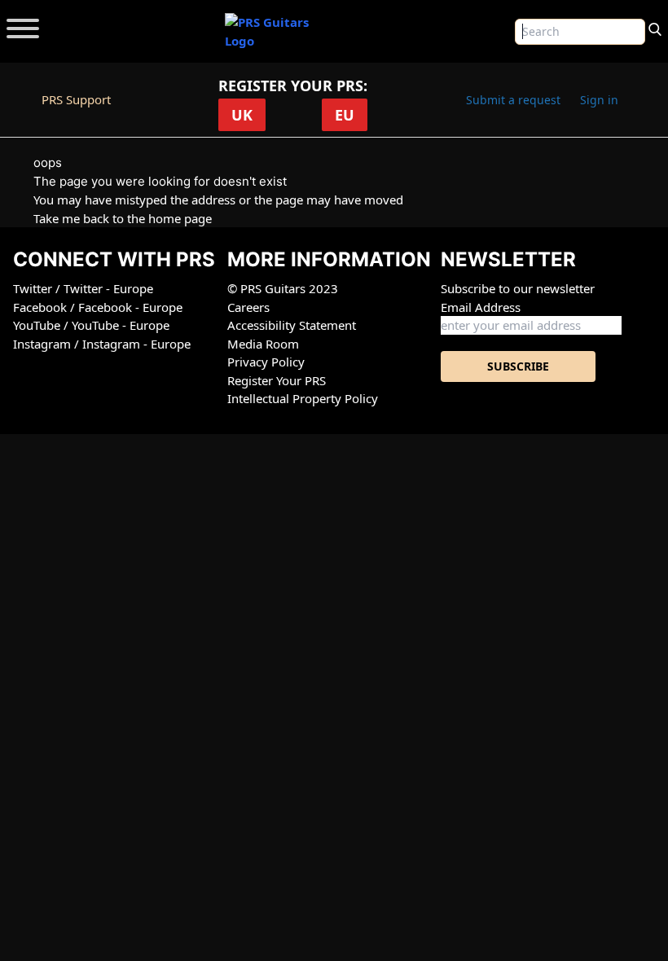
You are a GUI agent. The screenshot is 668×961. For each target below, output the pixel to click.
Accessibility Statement (291, 325)
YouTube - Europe (120, 325)
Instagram (43, 344)
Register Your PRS (276, 380)
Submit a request (513, 100)
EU (344, 115)
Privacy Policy (266, 361)
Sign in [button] (599, 100)
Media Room (263, 344)
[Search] (654, 28)
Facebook (41, 307)
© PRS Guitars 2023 (282, 288)
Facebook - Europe (130, 307)
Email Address (481, 307)
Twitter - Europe (108, 288)
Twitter (34, 288)
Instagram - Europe (136, 344)
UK (242, 115)
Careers (248, 307)
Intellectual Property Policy (302, 398)
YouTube (38, 325)
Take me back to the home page (122, 218)
